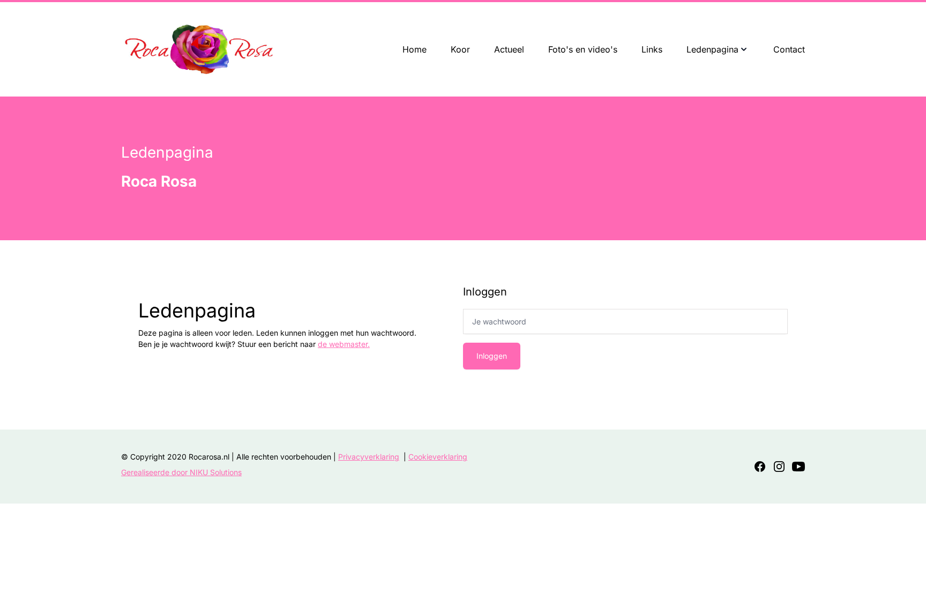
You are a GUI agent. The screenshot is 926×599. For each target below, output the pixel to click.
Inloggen (491, 355)
